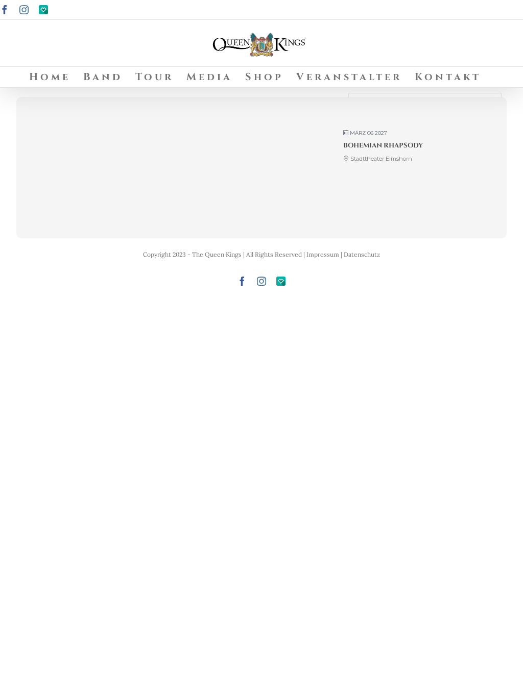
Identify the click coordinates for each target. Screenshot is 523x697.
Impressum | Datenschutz (343, 254)
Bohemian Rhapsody (383, 145)
